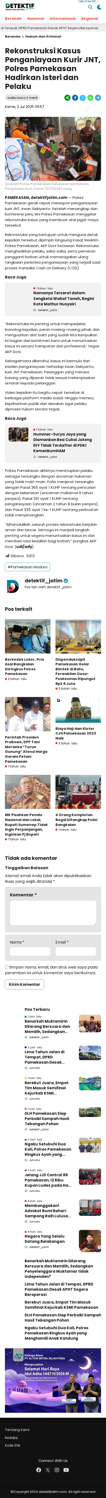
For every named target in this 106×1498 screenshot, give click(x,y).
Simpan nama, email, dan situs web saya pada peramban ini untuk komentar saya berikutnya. (51, 969)
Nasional (35, 18)
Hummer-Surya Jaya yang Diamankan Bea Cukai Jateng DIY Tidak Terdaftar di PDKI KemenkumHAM (62, 443)
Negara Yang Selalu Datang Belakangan (45, 1239)
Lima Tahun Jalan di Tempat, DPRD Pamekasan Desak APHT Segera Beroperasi (44, 1057)
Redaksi (11, 1437)
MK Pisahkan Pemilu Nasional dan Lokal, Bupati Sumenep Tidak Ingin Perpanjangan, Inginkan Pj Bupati (26, 824)
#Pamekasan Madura (27, 567)
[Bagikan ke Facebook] (75, 97)
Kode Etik (12, 1445)
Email (62, 942)
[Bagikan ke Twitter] (83, 97)
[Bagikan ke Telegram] (97, 97)
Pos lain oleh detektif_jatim (48, 587)
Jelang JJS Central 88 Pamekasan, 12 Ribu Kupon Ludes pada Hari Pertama (48, 1180)
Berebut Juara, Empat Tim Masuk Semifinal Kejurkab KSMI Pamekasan (47, 1088)
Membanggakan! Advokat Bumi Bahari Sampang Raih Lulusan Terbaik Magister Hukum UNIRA (48, 1211)
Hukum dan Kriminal (43, 36)
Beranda (13, 18)
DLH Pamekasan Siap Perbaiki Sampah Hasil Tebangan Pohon (47, 1118)
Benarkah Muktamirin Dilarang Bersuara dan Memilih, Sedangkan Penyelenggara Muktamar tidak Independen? (47, 1026)
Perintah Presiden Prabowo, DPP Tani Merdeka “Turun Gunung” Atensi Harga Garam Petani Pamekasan (26, 749)
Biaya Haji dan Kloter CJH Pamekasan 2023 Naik (75, 733)
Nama (17, 942)
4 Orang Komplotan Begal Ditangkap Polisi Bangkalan (76, 819)
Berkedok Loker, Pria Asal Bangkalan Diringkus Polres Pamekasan (24, 666)
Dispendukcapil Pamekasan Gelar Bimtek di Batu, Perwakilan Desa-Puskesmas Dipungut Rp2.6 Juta (75, 671)
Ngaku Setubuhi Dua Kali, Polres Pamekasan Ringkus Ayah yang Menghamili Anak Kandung (48, 1149)
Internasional (62, 18)
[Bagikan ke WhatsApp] (90, 97)
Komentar (23, 895)
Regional (89, 18)
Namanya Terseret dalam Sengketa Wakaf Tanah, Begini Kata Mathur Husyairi (63, 298)
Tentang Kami (17, 1429)
